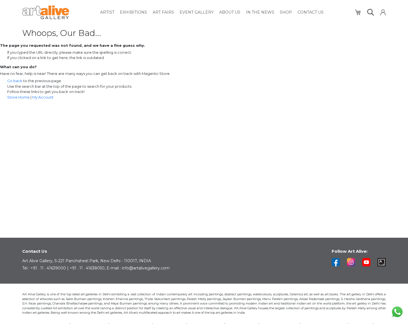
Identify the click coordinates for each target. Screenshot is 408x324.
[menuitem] (107, 12)
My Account (43, 97)
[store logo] (45, 12)
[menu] (212, 12)
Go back (14, 80)
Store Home (18, 97)
